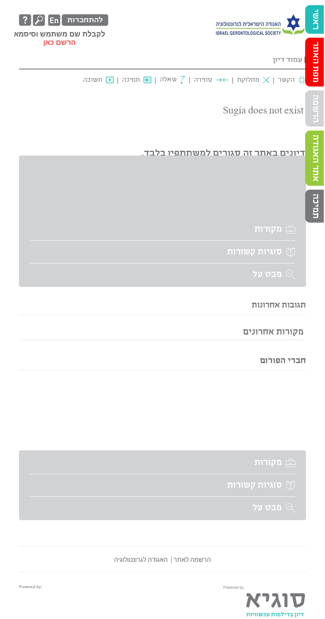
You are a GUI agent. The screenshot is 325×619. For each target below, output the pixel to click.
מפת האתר (315, 62)
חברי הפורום (283, 361)
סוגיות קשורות (254, 252)
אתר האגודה (315, 158)
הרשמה (315, 108)
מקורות (268, 229)
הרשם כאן (59, 42)
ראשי (315, 19)
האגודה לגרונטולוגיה (141, 559)
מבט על (267, 274)
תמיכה (315, 206)
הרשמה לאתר (192, 559)
